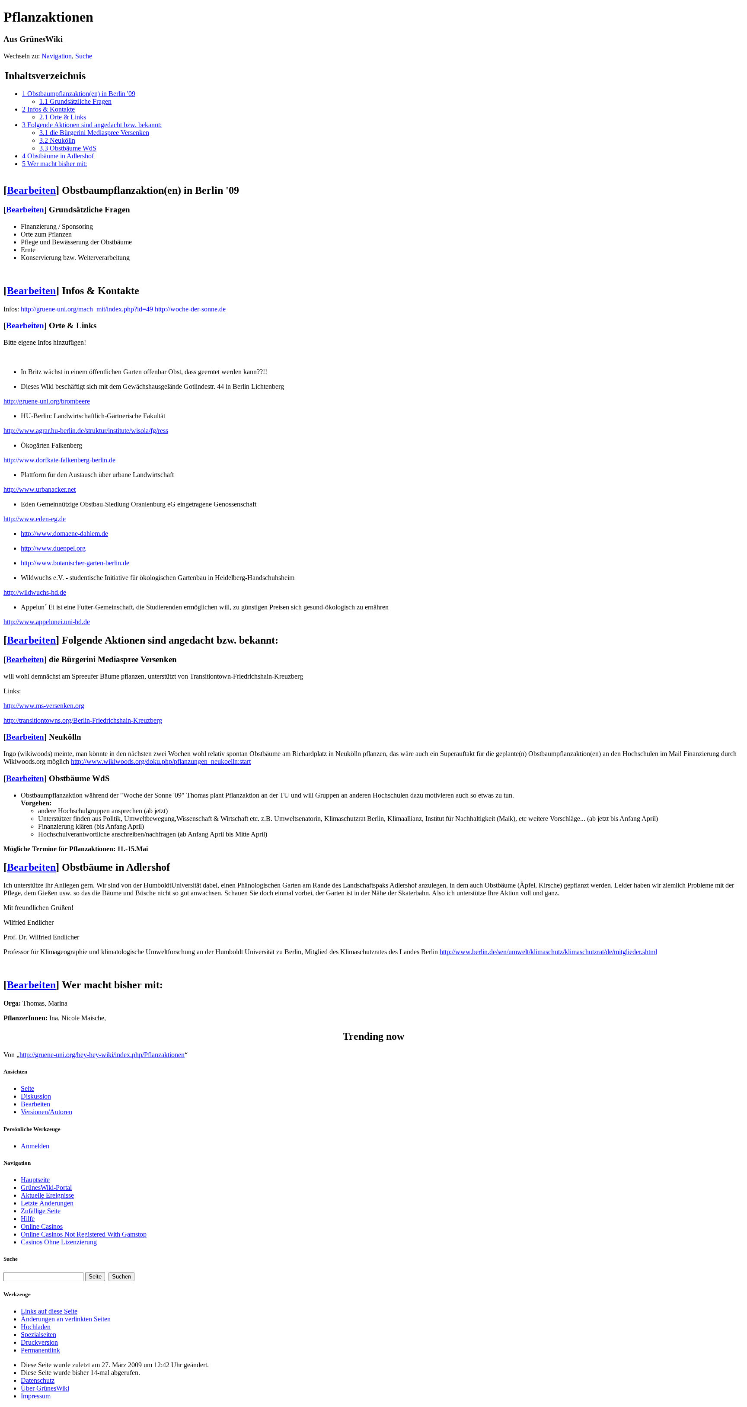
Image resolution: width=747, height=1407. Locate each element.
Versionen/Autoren (46, 1111)
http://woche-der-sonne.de (190, 309)
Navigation (57, 56)
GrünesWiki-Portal (46, 1187)
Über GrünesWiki (45, 1388)
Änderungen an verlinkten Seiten (66, 1319)
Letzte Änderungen (47, 1203)
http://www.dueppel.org (53, 548)
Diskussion (36, 1096)
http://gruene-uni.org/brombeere (46, 401)
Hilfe (28, 1218)
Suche (83, 56)
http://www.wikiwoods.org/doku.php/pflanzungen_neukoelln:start (161, 761)
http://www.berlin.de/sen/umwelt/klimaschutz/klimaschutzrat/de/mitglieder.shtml (548, 951)
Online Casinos (42, 1226)
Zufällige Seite (41, 1211)
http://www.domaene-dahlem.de (64, 533)
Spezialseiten (38, 1334)
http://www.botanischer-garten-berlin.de (75, 563)
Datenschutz (37, 1380)
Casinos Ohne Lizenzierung (59, 1242)
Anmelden (35, 1146)
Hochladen (36, 1326)
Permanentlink (40, 1350)
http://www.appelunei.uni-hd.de (46, 621)
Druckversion (39, 1342)
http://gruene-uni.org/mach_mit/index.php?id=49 (87, 309)
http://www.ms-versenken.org (43, 705)
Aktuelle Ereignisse (47, 1195)
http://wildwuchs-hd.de (34, 592)
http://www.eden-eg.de (34, 518)
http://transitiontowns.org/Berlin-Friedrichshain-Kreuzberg (82, 720)
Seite (27, 1088)
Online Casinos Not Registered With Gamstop (84, 1234)
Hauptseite (35, 1179)
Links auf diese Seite (49, 1311)
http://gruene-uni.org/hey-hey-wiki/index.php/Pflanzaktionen (102, 1054)
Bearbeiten (31, 190)
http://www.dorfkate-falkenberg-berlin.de (59, 460)
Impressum (36, 1396)
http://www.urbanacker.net (39, 489)
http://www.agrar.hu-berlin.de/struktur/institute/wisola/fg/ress (85, 430)
